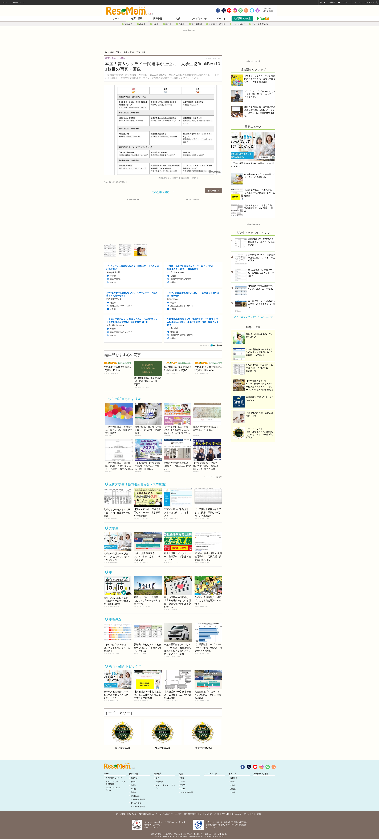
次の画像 (212, 190)
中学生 (155, 24)
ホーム (116, 18)
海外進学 (159, 782)
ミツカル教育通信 (259, 24)
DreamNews (236, 814)
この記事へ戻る (163, 192)
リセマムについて (166, 814)
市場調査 (115, 619)
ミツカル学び (238, 24)
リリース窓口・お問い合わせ (126, 814)
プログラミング (199, 18)
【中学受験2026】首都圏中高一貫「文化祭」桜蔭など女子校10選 (118, 430)
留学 (157, 778)
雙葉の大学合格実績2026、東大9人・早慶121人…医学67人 (177, 466)
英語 (178, 18)
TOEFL (183, 785)
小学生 (142, 24)
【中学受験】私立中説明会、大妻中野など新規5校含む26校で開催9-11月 (206, 466)
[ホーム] (105, 52)
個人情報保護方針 (190, 814)
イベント (221, 18)
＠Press (246, 814)
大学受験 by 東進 (242, 18)
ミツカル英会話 (186, 792)
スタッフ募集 (257, 814)
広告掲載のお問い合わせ (148, 814)
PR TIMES (225, 814)
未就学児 (128, 24)
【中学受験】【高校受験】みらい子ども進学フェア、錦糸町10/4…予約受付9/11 (177, 430)
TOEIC (183, 782)
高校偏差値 (196, 24)
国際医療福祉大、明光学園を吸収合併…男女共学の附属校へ (148, 430)
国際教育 (157, 18)
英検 (182, 778)
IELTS (182, 789)
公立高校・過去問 (217, 24)
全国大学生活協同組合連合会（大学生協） (138, 484)
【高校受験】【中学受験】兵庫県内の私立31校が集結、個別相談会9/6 (148, 466)
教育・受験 (136, 18)
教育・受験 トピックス (125, 666)
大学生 (181, 24)
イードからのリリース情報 (209, 814)
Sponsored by (204, 345)
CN (271, 11)
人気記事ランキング (114, 778)
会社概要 (178, 814)
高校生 (168, 24)
